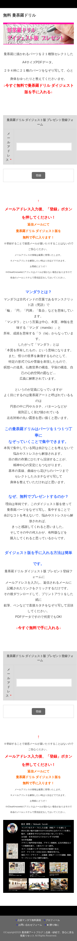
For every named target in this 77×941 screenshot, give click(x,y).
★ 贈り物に (53, 925)
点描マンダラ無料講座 (29, 920)
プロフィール (53, 920)
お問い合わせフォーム (30, 925)
